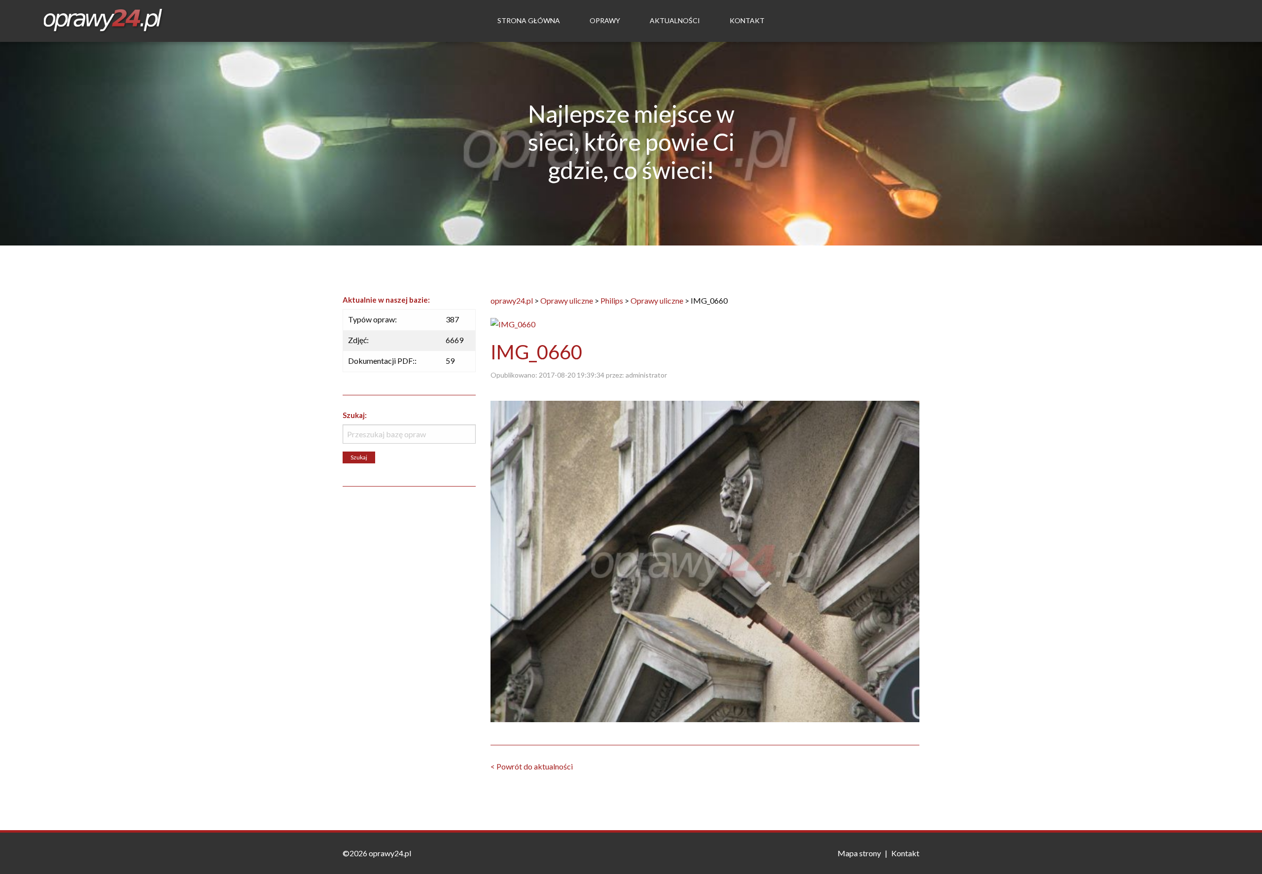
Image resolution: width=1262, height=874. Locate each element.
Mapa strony (859, 853)
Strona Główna (528, 20)
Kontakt (747, 20)
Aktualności (675, 20)
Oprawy (605, 20)
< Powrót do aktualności (532, 766)
